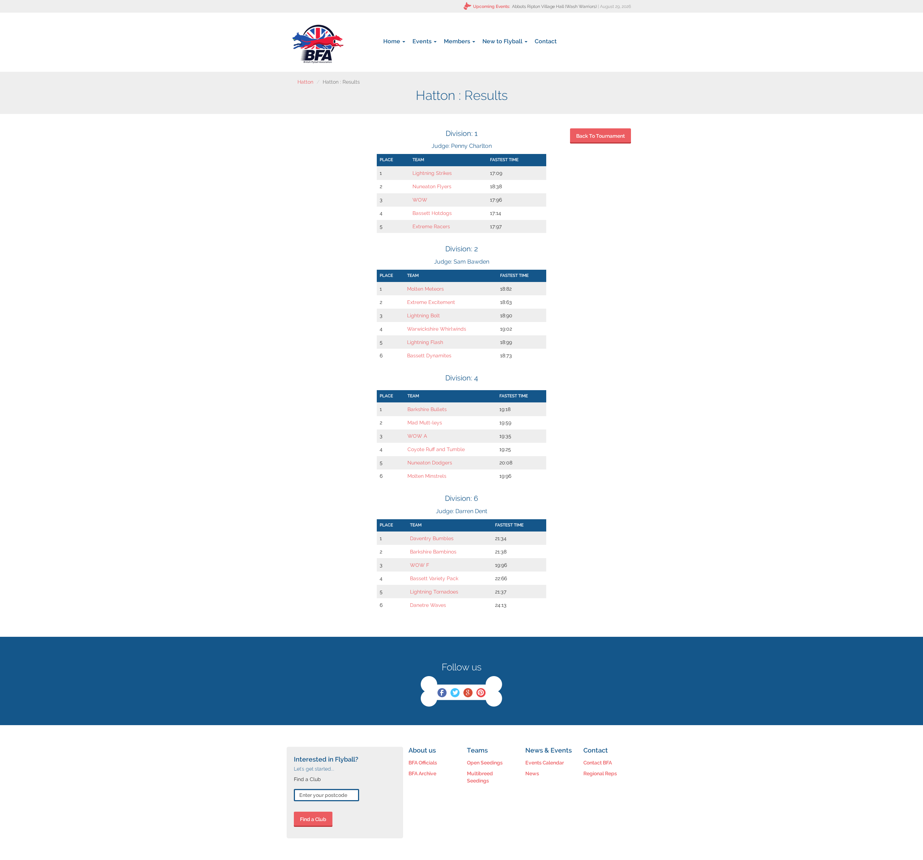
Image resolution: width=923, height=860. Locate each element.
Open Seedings (485, 763)
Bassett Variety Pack (434, 578)
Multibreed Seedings (480, 777)
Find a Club (313, 819)
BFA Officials (422, 763)
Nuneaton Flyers (431, 186)
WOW (419, 200)
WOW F (419, 565)
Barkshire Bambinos (433, 552)
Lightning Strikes (432, 173)
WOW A (417, 436)
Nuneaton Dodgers (429, 463)
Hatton (305, 82)
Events (422, 41)
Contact (546, 41)
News (532, 773)
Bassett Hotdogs (432, 213)
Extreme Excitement (431, 302)
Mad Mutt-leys (424, 422)
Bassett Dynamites (429, 355)
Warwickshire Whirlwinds (436, 329)
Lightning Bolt (423, 315)
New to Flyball (503, 41)
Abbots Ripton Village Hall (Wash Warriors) (554, 6)
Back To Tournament (600, 136)
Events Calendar (544, 763)
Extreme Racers (431, 226)
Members (458, 41)
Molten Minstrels (426, 476)
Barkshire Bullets (427, 409)
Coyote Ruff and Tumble (436, 449)
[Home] (318, 44)
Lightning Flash (425, 342)
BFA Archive (422, 773)
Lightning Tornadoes (434, 592)
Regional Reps (600, 773)
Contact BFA (597, 763)
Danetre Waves (428, 605)
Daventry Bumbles (432, 538)
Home (392, 41)
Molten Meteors (425, 289)
